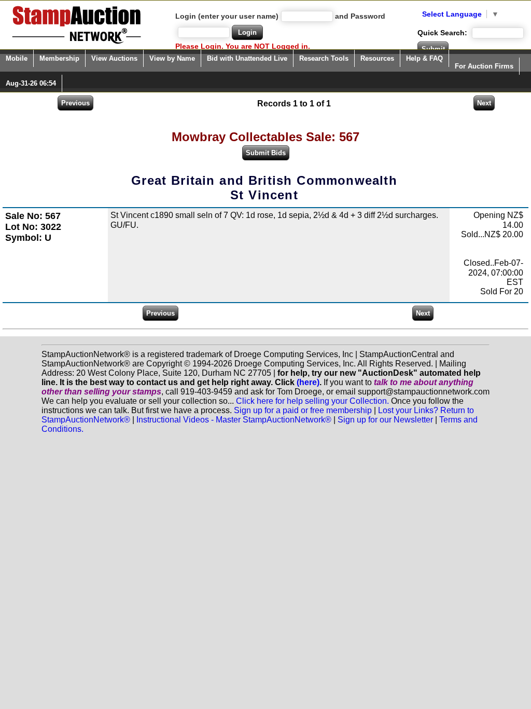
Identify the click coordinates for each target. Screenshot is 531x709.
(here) (308, 382)
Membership (59, 58)
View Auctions (114, 58)
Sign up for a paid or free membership (303, 410)
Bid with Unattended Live (247, 58)
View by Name (172, 58)
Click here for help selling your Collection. (312, 401)
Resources (377, 58)
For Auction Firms (484, 66)
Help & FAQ (424, 58)
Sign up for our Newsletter (385, 419)
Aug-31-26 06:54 (31, 83)
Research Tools (323, 58)
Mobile (16, 58)
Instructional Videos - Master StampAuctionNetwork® (233, 419)
